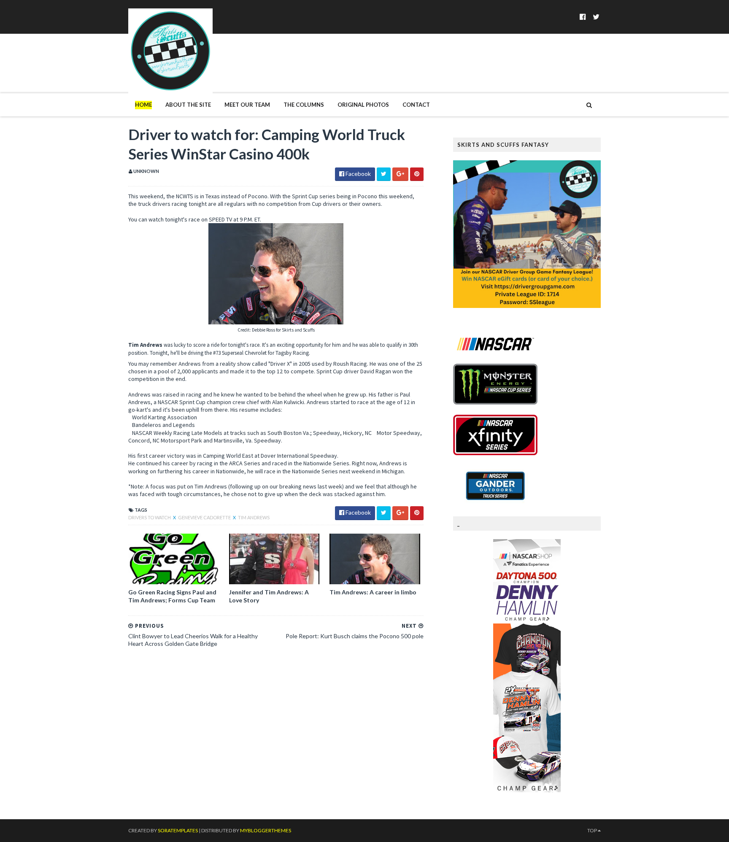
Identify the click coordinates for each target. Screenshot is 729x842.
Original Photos (363, 104)
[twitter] (596, 16)
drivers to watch (150, 517)
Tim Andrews (254, 517)
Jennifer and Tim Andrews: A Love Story (269, 595)
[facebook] (582, 16)
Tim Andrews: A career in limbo (372, 592)
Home (143, 104)
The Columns (304, 104)
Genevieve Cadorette (205, 517)
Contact (416, 104)
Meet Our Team (247, 104)
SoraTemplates (178, 830)
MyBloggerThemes (265, 830)
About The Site (188, 104)
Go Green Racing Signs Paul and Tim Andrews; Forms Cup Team (172, 595)
